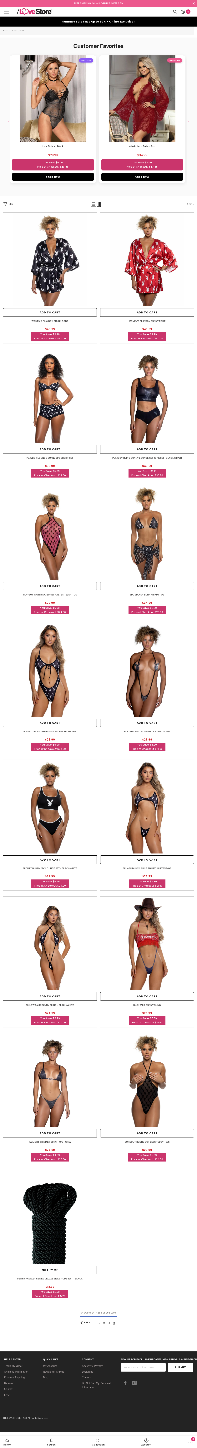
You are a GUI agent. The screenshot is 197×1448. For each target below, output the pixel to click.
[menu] (6, 11)
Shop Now (53, 177)
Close (193, 3)
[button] (93, 204)
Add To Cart (147, 312)
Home (6, 30)
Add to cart (50, 312)
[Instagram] (134, 1382)
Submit (180, 1367)
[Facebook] (125, 1382)
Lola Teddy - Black (53, 146)
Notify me (50, 1270)
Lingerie (19, 30)
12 (109, 1322)
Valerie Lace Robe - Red (142, 146)
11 (104, 1322)
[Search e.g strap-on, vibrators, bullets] (175, 11)
